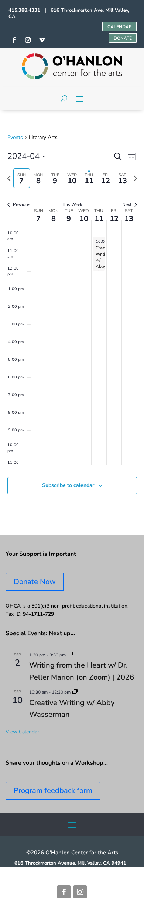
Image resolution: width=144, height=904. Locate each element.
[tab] (21, 178)
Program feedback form (53, 791)
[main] (72, 322)
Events (15, 137)
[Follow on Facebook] (64, 891)
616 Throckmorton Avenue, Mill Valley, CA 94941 (70, 863)
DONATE (123, 38)
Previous (21, 204)
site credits (31, 869)
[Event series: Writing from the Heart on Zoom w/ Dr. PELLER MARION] (70, 655)
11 (99, 219)
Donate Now (35, 582)
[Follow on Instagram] (80, 891)
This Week (72, 204)
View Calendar (22, 731)
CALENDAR (119, 27)
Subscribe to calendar (68, 485)
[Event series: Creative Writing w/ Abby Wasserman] (75, 692)
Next (126, 204)
